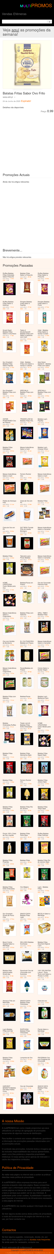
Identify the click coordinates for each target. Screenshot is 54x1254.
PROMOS (41, 5)
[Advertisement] (27, 141)
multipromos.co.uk (42, 1252)
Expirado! (26, 101)
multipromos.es (27, 1252)
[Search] (49, 22)
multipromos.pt (13, 1252)
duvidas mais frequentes (40, 1239)
